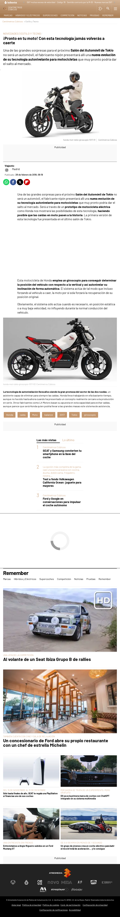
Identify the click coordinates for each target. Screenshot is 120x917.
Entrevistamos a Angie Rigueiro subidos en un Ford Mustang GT (28, 847)
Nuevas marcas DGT (103, 2)
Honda (9, 414)
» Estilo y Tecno (31, 21)
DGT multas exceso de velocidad (41, 2)
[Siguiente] (114, 2)
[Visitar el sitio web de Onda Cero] (93, 882)
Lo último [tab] (68, 440)
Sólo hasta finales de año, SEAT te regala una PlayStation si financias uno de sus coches (30, 794)
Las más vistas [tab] (46, 440)
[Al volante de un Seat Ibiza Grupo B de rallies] (60, 620)
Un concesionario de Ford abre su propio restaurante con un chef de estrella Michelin (55, 742)
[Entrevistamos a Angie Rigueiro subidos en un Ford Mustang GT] (31, 824)
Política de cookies (50, 905)
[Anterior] (23, 2)
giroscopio (90, 414)
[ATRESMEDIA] (60, 873)
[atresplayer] (100, 8)
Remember (107, 15)
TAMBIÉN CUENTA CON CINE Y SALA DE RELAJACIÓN (29, 736)
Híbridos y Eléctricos (27, 15)
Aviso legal (16, 905)
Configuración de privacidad (95, 905)
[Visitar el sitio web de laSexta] (26, 882)
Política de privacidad (31, 905)
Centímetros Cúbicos (12, 21)
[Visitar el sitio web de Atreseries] (80, 882)
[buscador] (108, 8)
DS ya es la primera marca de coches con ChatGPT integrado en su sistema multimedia (85, 797)
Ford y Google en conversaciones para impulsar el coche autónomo (62, 502)
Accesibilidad (75, 910)
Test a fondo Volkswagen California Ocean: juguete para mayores (62, 482)
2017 (62, 414)
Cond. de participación (70, 905)
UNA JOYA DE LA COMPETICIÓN (18, 655)
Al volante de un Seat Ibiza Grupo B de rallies (47, 659)
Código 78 (61, 2)
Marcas (8, 15)
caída (22, 414)
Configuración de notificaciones (53, 910)
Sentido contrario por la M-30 (80, 2)
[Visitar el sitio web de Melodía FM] (43, 889)
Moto (35, 414)
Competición (67, 15)
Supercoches (50, 15)
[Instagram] (7, 170)
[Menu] (115, 8)
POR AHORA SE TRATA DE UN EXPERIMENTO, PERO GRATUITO (85, 791)
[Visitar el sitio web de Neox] (39, 882)
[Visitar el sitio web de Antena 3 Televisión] (13, 882)
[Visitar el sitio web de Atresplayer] (60, 889)
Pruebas (94, 15)
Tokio (74, 414)
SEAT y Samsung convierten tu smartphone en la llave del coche (62, 454)
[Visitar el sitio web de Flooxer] (76, 889)
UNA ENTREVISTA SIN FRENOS (18, 842)
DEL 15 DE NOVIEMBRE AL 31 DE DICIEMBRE (24, 790)
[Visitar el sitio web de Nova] (53, 882)
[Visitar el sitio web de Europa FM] (107, 882)
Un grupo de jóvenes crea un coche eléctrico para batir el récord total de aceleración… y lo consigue (87, 847)
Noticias (82, 15)
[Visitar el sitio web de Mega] (66, 882)
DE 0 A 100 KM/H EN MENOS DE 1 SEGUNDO (81, 842)
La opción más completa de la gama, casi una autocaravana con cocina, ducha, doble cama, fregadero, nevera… (62, 471)
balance (48, 414)
